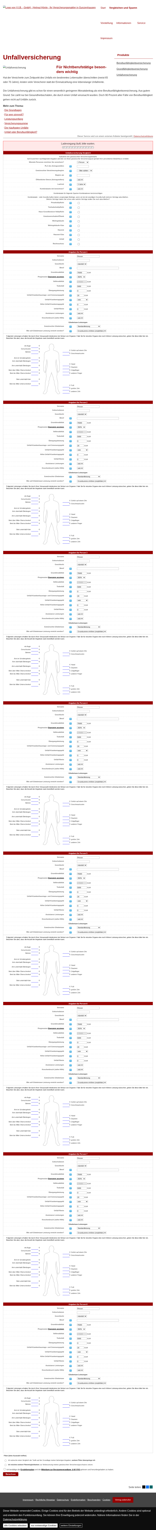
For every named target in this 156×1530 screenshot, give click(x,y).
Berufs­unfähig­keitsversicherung (134, 63)
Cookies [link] (106, 1500)
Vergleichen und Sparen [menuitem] (123, 8)
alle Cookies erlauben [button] (15, 1525)
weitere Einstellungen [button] (71, 1525)
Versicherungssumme (16, 123)
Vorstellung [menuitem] (107, 23)
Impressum (28, 1500)
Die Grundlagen (13, 110)
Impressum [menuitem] (106, 38)
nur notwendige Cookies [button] (44, 1525)
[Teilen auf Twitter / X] (143, 1486)
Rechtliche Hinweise (45, 1500)
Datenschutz (63, 1500)
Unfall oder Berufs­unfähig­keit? (20, 132)
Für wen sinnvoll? (14, 114)
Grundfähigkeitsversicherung (132, 69)
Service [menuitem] (141, 23)
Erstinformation (78, 1500)
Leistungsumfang (13, 119)
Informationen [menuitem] (123, 23)
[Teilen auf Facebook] (147, 1486)
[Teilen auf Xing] (151, 1486)
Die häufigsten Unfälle (16, 128)
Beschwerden (94, 1500)
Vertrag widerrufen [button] (123, 1500)
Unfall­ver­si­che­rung (127, 75)
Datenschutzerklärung (143, 136)
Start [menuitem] (103, 8)
